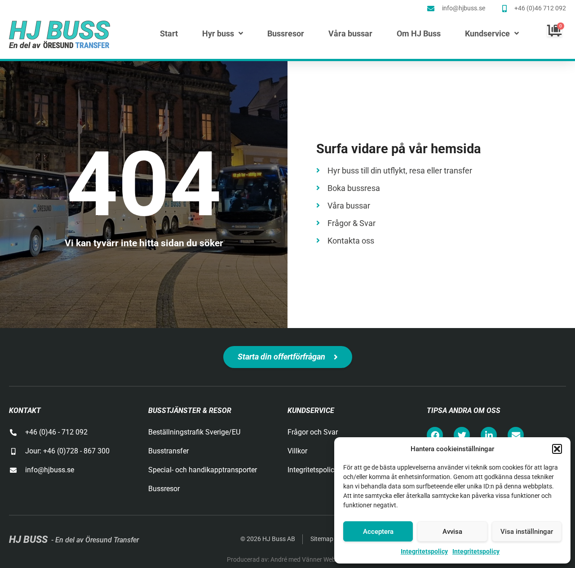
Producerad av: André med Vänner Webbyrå (287, 559)
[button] (557, 448)
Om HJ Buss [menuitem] (419, 33)
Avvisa (452, 532)
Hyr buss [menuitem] (218, 33)
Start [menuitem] (169, 33)
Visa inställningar (526, 532)
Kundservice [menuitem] (487, 33)
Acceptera (378, 532)
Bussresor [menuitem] (285, 33)
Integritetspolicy (424, 551)
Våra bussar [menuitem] (350, 33)
